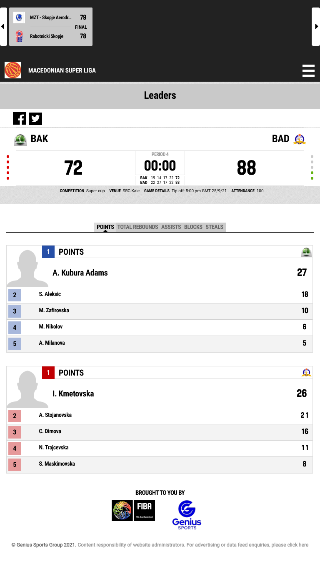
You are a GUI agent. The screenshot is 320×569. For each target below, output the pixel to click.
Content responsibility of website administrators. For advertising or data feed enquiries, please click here (193, 545)
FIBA (133, 515)
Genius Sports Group (186, 515)
